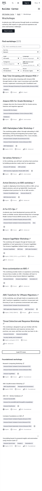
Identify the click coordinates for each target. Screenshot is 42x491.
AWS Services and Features (28, 62)
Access (25, 68)
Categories (6, 62)
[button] (12, 3)
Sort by (5, 50)
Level (4, 56)
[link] (27, 14)
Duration (6, 68)
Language (26, 56)
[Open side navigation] (39, 9)
